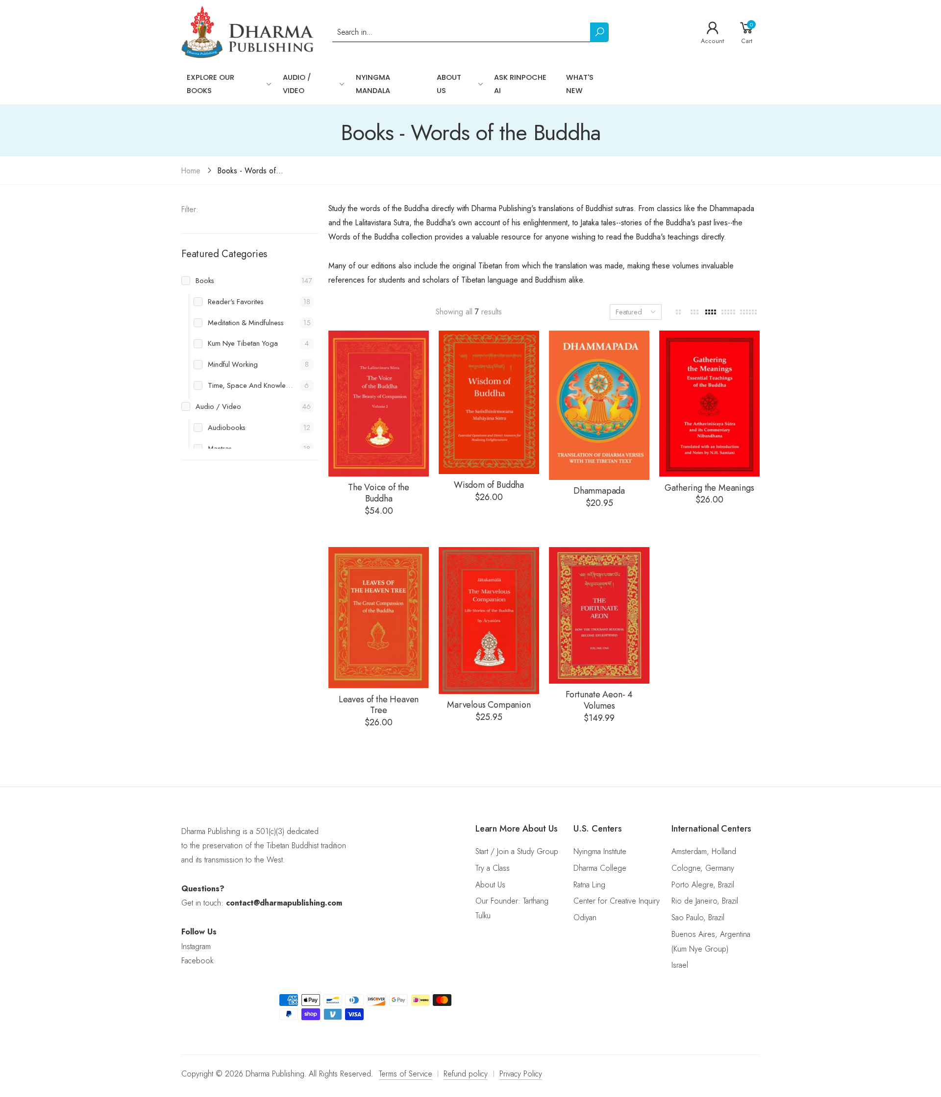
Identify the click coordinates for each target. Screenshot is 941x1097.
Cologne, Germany (702, 868)
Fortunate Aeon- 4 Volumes (599, 700)
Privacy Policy (520, 1073)
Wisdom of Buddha (489, 484)
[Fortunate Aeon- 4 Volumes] (599, 615)
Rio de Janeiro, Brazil (704, 900)
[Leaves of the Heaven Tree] (378, 617)
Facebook (197, 960)
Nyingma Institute (599, 851)
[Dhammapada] (599, 405)
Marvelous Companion (489, 704)
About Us (490, 884)
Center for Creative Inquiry (616, 900)
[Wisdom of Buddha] (489, 402)
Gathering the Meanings (709, 487)
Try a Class (492, 868)
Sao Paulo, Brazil (697, 917)
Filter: (189, 209)
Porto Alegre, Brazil (702, 884)
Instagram (196, 946)
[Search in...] (599, 32)
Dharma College (599, 868)
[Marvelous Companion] (489, 620)
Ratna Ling (589, 884)
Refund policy (466, 1073)
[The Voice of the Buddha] (378, 404)
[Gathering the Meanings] (709, 404)
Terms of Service (405, 1073)
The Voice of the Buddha (378, 493)
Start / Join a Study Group (516, 851)
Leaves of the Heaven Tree (379, 705)
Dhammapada (599, 490)
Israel (679, 965)
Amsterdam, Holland (703, 851)
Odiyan (584, 917)
